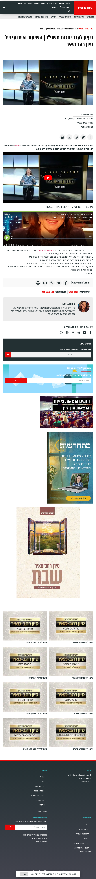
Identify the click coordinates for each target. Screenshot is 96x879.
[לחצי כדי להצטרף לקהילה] (70, 468)
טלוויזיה (53, 17)
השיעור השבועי (79, 17)
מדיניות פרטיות (41, 841)
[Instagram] (72, 332)
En (4, 7)
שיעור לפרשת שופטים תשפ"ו (82, 678)
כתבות (68, 3)
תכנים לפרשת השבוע (25, 17)
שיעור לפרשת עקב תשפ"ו (83, 713)
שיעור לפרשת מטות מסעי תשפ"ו (35, 749)
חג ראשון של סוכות (46, 250)
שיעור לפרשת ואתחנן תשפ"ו (36, 713)
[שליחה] (16, 380)
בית (92, 28)
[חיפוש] (8, 354)
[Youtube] (84, 332)
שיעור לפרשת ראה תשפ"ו (37, 678)
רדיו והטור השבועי (65, 17)
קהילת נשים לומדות (25, 3)
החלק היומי (90, 17)
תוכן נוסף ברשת (85, 851)
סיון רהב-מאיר (85, 7)
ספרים (61, 3)
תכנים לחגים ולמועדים (41, 17)
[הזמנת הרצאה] (66, 412)
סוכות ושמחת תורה (87, 127)
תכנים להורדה (52, 3)
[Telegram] (78, 332)
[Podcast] (67, 332)
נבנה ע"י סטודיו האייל (39, 838)
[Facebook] (90, 332)
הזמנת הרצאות (39, 3)
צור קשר (54, 7)
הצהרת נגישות (42, 811)
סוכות (17, 145)
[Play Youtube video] (48, 177)
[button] (69, 11)
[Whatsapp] (61, 332)
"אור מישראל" (65, 7)
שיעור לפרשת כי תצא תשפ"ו (36, 642)
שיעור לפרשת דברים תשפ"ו (83, 749)
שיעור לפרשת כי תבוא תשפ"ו (82, 642)
